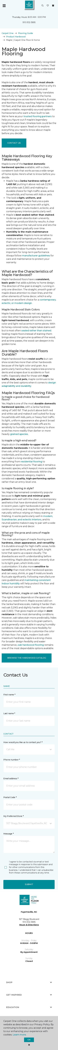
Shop (9, 982)
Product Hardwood (15, 36)
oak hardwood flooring (31, 645)
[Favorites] (47, 6)
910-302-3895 (29, 22)
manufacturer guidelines (36, 255)
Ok (28, 1039)
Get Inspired (14, 995)
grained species (19, 434)
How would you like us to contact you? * (23, 742)
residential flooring (31, 461)
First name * (9, 695)
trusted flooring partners (38, 116)
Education (12, 1007)
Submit (29, 884)
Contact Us (14, 143)
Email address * (10, 779)
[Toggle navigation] (4, 5)
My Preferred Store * (13, 816)
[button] (42, 6)
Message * (8, 834)
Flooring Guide (25, 33)
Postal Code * (9, 797)
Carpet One (8, 33)
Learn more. (19, 1034)
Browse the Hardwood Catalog (26, 658)
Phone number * (11, 760)
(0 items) (53, 6)
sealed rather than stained (36, 330)
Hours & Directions (29, 925)
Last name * (9, 713)
